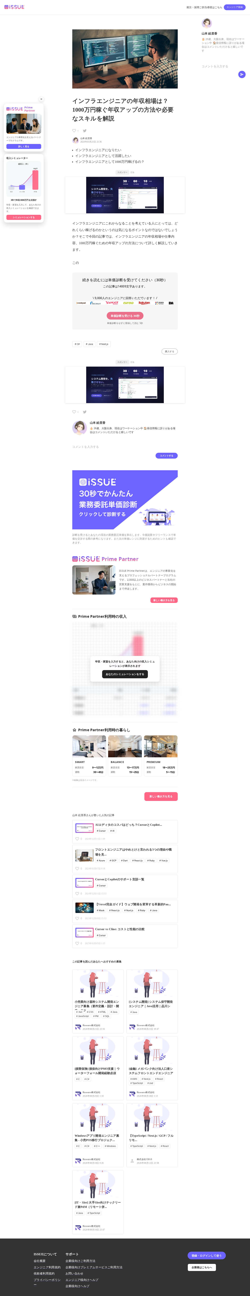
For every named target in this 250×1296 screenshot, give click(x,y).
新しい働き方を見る (164, 600)
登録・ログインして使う (207, 1255)
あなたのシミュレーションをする (125, 674)
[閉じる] (41, 99)
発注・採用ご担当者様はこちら (204, 7)
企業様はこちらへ (202, 1267)
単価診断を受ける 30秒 (125, 316)
